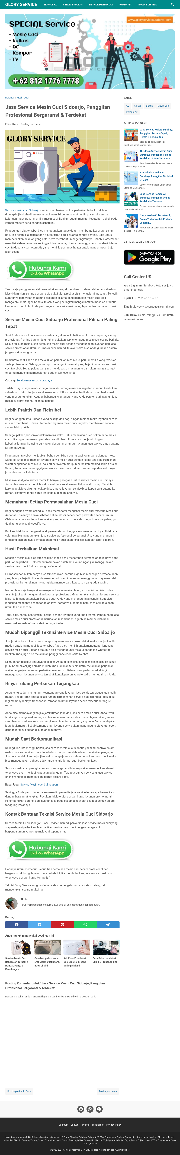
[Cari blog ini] (173, 4)
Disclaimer (98, 1124)
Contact (74, 1124)
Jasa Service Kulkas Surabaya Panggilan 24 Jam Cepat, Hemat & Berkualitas (156, 133)
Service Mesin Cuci (101, 4)
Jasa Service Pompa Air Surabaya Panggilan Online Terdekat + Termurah (155, 198)
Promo (85, 1124)
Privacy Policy (113, 1124)
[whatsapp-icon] (90, 1109)
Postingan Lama (108, 1091)
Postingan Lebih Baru (19, 1091)
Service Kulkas (73, 4)
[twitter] (39, 924)
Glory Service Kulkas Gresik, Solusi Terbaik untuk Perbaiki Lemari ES (156, 219)
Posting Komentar (31, 124)
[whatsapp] (85, 924)
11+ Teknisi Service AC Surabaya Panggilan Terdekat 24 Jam (156, 176)
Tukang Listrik (147, 4)
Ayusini (118, 1150)
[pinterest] (62, 924)
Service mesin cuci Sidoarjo (22, 210)
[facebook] (16, 924)
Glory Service (21, 4)
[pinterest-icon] (99, 1109)
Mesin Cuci (163, 105)
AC (127, 105)
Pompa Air (125, 4)
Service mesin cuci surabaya (34, 380)
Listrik (149, 105)
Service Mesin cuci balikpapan (39, 784)
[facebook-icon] (80, 1109)
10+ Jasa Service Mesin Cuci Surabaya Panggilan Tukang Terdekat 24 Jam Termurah (156, 155)
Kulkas (137, 105)
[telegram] (108, 924)
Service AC (50, 4)
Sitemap (63, 1124)
